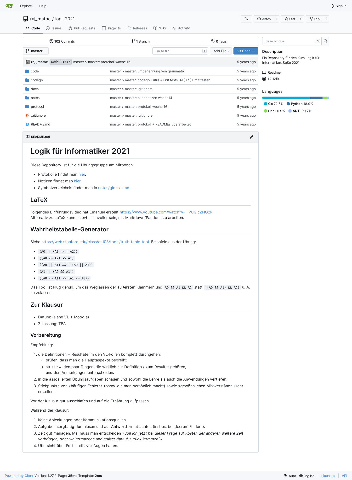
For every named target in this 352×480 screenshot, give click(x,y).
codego (37, 80)
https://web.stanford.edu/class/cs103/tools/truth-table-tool (95, 241)
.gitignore (38, 115)
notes (35, 98)
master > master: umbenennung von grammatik (147, 71)
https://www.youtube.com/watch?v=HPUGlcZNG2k (166, 212)
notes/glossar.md (113, 187)
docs (35, 89)
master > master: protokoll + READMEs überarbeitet (150, 124)
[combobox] (180, 51)
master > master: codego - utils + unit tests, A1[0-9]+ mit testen (160, 80)
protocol (37, 106)
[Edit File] (251, 137)
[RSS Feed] (246, 18)
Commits (64, 41)
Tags (221, 41)
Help (42, 6)
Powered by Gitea (19, 476)
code (35, 71)
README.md (40, 124)
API (344, 476)
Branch (143, 41)
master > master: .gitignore (131, 89)
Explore (26, 6)
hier (82, 174)
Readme (274, 72)
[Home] (9, 6)
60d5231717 (60, 62)
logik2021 (65, 18)
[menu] (289, 476)
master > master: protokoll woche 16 (102, 62)
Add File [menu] (220, 51)
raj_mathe (40, 18)
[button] (264, 18)
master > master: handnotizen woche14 (141, 98)
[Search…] (325, 41)
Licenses (328, 476)
